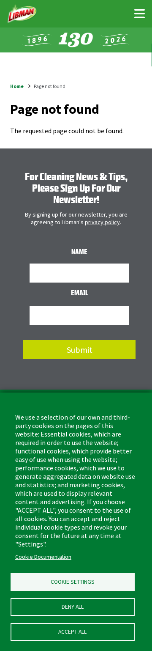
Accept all (72, 631)
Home (17, 86)
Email (79, 293)
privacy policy (102, 222)
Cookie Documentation (43, 556)
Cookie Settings (73, 581)
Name (79, 251)
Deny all (73, 606)
